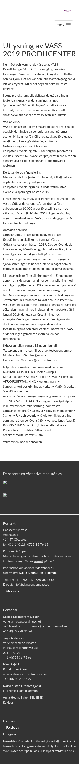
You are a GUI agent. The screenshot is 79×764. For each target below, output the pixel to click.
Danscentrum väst (15, 9)
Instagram (9, 734)
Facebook (12, 727)
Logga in (68, 10)
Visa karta (12, 591)
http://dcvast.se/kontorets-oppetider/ (34, 572)
